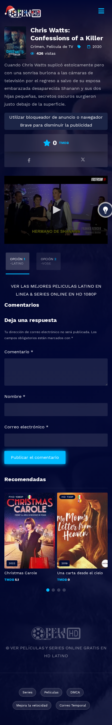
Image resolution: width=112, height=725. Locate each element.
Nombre (14, 396)
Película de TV (59, 46)
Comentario (18, 351)
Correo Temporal (73, 705)
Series (27, 692)
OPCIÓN (17, 261)
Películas (51, 692)
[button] (47, 590)
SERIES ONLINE (50, 294)
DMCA (75, 692)
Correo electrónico (26, 426)
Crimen (37, 46)
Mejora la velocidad (32, 705)
